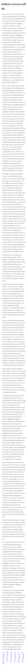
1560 (23, 656)
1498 (19, 657)
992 (7, 656)
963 (7, 659)
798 (11, 661)
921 (19, 659)
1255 (19, 654)
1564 (3, 659)
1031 (23, 654)
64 (18, 652)
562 (19, 656)
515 (7, 661)
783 (22, 659)
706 (15, 657)
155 (7, 657)
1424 (3, 654)
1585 (15, 656)
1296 (7, 652)
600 (11, 652)
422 (22, 652)
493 (15, 654)
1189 (3, 656)
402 (11, 656)
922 (3, 661)
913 (22, 661)
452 (3, 652)
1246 (3, 663)
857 (15, 659)
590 (11, 659)
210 (11, 654)
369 (3, 657)
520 (23, 657)
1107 (18, 661)
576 (15, 652)
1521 (11, 657)
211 (14, 661)
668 (7, 654)
